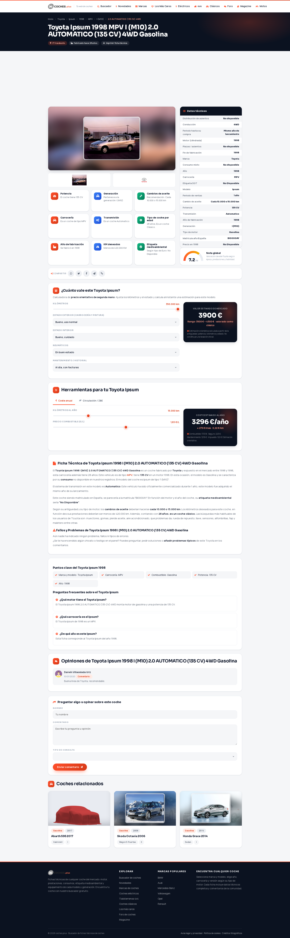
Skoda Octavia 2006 (131, 836)
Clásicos (215, 6)
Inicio (50, 19)
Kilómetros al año (116, 410)
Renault (162, 903)
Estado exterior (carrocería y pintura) (78, 315)
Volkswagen (164, 893)
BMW (160, 877)
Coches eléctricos (129, 893)
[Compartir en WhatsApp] (71, 273)
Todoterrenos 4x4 (129, 898)
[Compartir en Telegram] (94, 273)
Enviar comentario (68, 767)
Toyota (61, 19)
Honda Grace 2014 (195, 836)
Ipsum (72, 19)
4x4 (200, 6)
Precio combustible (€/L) (116, 421)
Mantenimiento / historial (70, 360)
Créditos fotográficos (232, 933)
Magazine (245, 6)
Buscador (106, 6)
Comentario (60, 722)
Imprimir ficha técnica (116, 43)
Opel (160, 898)
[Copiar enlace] (102, 273)
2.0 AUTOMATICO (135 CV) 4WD (124, 19)
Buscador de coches (130, 877)
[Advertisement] (145, 81)
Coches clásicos (128, 903)
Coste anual (65, 400)
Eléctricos (184, 6)
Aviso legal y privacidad (191, 933)
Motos (263, 6)
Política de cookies (212, 933)
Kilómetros (116, 303)
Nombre (58, 708)
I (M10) (100, 19)
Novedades (124, 6)
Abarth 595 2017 (62, 836)
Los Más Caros (163, 6)
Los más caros (126, 909)
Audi (160, 882)
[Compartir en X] (79, 273)
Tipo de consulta (64, 750)
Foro (230, 6)
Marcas (143, 6)
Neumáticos (60, 345)
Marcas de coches (129, 888)
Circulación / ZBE (93, 400)
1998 (81, 19)
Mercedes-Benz (166, 888)
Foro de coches (127, 914)
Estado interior (63, 330)
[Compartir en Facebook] (86, 273)
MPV (90, 19)
